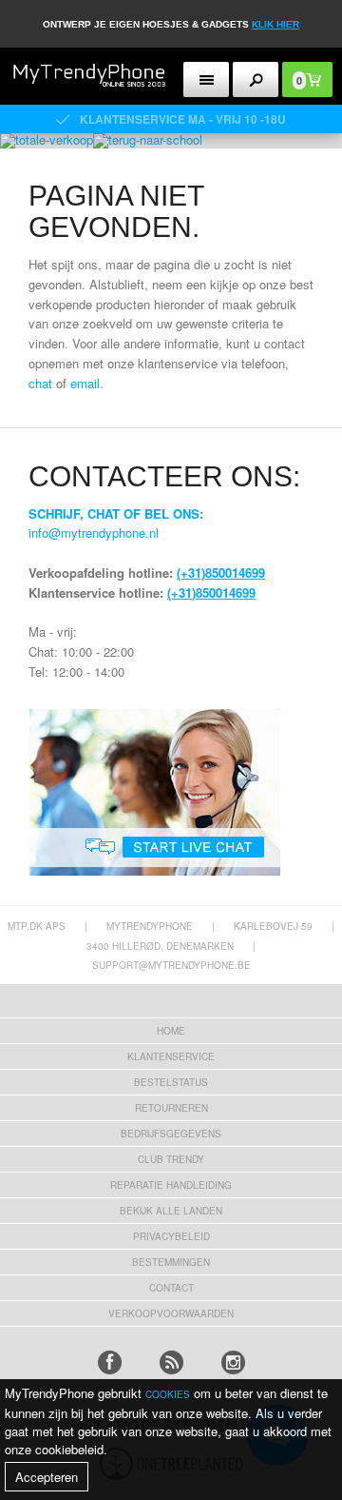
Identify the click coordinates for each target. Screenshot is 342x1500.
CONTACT (171, 1287)
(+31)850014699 (221, 572)
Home (171, 1030)
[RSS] (171, 1362)
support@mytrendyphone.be (171, 965)
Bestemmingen (171, 1262)
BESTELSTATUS (171, 1082)
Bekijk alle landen (171, 1210)
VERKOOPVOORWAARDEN (171, 1313)
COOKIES (167, 1394)
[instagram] (233, 1362)
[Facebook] (110, 1362)
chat (40, 383)
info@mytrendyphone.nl (93, 532)
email (85, 383)
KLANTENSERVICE (171, 1056)
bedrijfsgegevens (171, 1133)
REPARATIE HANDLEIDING (171, 1185)
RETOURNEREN (171, 1108)
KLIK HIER (275, 24)
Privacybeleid (171, 1236)
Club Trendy (171, 1159)
